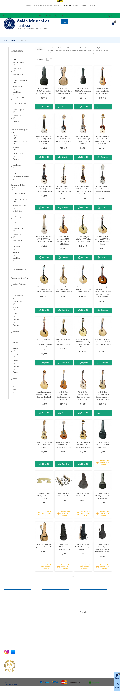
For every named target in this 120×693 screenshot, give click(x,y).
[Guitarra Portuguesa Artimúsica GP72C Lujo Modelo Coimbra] (83, 274)
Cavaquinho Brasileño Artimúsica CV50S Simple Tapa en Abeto (83, 444)
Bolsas (15, 314)
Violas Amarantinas (19, 105)
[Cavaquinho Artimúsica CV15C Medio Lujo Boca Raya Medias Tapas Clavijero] (83, 123)
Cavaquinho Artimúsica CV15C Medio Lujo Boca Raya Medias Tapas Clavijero (83, 139)
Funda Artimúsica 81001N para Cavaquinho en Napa (63, 546)
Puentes (15, 350)
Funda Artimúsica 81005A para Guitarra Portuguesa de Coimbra (44, 91)
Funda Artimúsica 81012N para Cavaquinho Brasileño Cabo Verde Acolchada (102, 548)
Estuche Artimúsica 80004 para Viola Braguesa (102, 651)
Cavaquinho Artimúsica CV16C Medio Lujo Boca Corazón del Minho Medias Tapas (102, 140)
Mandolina (16, 259)
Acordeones (24, 31)
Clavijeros (16, 356)
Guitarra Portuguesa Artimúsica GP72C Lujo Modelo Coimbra (83, 289)
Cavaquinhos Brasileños (21, 178)
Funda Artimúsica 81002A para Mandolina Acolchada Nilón (103, 495)
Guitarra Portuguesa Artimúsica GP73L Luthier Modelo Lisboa (44, 289)
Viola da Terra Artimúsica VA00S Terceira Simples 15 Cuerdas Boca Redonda (102, 395)
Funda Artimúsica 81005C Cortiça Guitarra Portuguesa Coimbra (63, 651)
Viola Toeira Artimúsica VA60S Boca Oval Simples (44, 444)
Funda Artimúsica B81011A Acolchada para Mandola (102, 444)
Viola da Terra (17, 303)
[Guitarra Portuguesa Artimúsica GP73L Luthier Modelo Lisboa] (44, 274)
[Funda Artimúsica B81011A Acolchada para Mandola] (103, 430)
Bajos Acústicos (18, 154)
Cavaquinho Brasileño (20, 271)
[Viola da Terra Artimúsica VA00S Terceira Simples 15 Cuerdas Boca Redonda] (103, 379)
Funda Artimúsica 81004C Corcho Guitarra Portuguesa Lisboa (63, 91)
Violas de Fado (18, 76)
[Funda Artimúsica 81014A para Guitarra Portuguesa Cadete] (103, 585)
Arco (61, 31)
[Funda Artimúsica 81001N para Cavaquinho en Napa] (64, 532)
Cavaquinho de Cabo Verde (20, 279)
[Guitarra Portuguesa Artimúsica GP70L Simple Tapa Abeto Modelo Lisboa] (64, 224)
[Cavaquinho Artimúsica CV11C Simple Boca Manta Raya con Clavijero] (44, 123)
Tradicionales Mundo (20, 99)
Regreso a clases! (18, 64)
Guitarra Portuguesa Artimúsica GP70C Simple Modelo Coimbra (63, 289)
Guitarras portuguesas (20, 200)
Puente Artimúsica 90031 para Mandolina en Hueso (44, 495)
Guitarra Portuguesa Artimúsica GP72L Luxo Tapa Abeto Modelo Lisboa (102, 240)
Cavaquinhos (17, 58)
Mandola (16, 253)
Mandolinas (17, 93)
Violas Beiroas (17, 212)
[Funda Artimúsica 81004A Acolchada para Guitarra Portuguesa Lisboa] (44, 636)
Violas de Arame (18, 224)
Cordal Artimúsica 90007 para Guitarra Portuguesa (63, 600)
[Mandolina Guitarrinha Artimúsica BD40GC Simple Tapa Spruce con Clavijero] (103, 327)
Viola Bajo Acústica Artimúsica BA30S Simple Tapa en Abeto (102, 91)
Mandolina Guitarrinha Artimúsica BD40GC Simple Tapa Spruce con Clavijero (103, 343)
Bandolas (16, 123)
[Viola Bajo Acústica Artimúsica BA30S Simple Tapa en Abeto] (103, 76)
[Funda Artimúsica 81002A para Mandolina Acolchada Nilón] (103, 481)
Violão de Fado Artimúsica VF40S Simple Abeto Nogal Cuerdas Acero (83, 395)
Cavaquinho (17, 265)
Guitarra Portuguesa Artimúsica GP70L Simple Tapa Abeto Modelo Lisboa (63, 240)
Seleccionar (39, 59)
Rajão (15, 291)
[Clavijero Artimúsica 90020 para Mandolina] (64, 481)
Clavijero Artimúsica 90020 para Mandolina (63, 494)
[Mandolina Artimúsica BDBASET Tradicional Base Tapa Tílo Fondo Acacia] (44, 379)
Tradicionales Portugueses (19, 131)
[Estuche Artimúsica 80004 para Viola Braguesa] (103, 636)
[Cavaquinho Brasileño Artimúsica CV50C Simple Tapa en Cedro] (64, 430)
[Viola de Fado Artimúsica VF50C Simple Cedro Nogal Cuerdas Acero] (64, 379)
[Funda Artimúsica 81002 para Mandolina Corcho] (44, 532)
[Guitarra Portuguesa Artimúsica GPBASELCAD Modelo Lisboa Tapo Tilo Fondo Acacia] (44, 327)
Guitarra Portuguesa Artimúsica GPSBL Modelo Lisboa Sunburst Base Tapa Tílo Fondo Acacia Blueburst (103, 292)
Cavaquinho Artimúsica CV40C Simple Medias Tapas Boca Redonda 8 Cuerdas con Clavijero (102, 190)
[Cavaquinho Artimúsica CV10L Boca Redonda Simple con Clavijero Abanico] (64, 174)
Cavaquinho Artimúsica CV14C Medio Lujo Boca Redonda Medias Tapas (63, 139)
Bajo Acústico (17, 247)
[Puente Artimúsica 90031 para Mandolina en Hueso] (44, 481)
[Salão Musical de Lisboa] (9, 24)
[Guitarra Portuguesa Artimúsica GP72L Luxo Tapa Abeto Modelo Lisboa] (103, 224)
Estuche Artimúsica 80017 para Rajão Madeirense (83, 651)
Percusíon (45, 35)
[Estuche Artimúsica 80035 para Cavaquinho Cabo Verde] (44, 585)
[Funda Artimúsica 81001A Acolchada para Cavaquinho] (83, 532)
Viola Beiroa (17, 70)
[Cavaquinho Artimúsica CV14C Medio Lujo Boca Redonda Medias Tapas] (64, 123)
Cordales (16, 332)
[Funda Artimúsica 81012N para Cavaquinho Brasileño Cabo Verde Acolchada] (103, 532)
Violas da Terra (18, 117)
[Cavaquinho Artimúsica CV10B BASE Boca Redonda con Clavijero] (44, 224)
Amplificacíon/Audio (45, 31)
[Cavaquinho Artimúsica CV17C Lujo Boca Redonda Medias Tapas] (44, 174)
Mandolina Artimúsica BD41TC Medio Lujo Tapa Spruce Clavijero (63, 342)
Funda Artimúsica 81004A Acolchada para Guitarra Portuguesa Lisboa (44, 652)
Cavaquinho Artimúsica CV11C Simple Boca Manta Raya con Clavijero (44, 139)
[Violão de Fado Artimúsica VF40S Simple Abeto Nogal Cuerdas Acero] (83, 379)
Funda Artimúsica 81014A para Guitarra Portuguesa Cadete (103, 600)
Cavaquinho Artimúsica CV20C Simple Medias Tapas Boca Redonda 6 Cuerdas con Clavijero (83, 190)
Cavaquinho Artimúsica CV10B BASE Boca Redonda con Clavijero (44, 239)
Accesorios (10, 31)
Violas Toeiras (17, 87)
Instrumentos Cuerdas (79, 31)
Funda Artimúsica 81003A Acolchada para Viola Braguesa (83, 91)
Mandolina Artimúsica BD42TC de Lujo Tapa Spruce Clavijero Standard (83, 343)
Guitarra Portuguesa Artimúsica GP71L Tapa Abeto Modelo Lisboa (83, 239)
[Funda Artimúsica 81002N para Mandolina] (83, 481)
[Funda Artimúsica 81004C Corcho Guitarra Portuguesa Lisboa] (64, 76)
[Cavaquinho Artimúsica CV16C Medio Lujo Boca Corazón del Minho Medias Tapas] (103, 123)
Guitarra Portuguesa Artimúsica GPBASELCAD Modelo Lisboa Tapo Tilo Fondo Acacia (44, 344)
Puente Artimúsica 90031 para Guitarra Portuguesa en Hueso (83, 600)
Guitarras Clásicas (19, 195)
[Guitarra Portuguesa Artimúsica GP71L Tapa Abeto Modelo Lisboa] (83, 224)
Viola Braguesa (18, 297)
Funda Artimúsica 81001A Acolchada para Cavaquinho (83, 546)
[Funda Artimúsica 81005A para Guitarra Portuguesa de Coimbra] (44, 76)
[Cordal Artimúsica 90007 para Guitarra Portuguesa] (64, 585)
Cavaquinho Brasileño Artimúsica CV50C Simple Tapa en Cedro (63, 444)
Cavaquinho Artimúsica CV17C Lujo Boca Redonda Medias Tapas (44, 189)
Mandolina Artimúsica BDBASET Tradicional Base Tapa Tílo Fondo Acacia (44, 395)
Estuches (16, 309)
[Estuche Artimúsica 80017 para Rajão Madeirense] (83, 636)
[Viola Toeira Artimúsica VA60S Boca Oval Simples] (44, 430)
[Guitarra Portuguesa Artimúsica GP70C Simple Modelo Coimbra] (64, 274)
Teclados (102, 35)
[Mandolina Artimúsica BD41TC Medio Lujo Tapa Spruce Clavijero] (64, 327)
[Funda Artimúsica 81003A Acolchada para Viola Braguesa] (83, 76)
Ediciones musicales (104, 31)
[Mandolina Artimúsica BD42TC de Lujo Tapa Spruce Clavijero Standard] (83, 327)
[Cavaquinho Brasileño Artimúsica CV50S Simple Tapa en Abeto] (83, 430)
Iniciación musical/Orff (17, 35)
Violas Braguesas (18, 111)
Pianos (64, 35)
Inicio (15, 137)
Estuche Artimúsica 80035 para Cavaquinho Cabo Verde (44, 600)
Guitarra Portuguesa (19, 285)
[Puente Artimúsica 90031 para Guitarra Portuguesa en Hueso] (83, 585)
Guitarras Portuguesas (20, 81)
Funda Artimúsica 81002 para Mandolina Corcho (44, 545)
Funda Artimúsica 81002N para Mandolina (83, 494)
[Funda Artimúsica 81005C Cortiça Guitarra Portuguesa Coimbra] (64, 636)
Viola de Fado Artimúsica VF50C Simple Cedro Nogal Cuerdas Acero (63, 395)
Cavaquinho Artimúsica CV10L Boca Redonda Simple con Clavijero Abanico (63, 190)
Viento (82, 35)
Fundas (15, 338)
